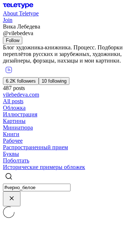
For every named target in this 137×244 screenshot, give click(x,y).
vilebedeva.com (21, 94)
